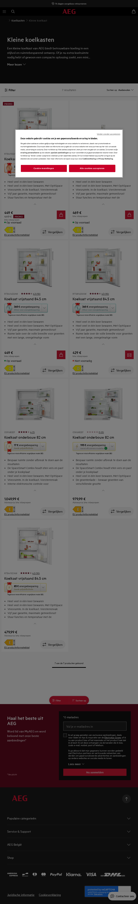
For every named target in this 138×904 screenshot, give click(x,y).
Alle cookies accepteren (92, 168)
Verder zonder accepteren (108, 134)
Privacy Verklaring (105, 158)
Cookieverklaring (89, 158)
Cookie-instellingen (44, 168)
